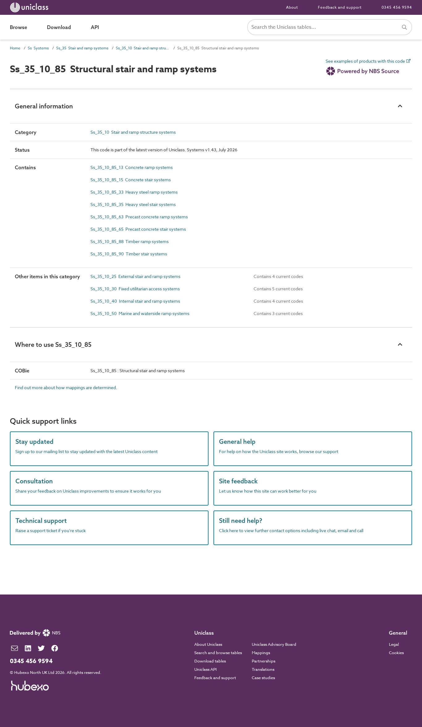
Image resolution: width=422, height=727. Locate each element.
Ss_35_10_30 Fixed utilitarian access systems (135, 289)
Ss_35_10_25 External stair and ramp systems (135, 276)
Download (59, 27)
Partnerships (263, 661)
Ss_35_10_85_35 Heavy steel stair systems (133, 204)
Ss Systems (38, 48)
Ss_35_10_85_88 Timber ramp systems (130, 241)
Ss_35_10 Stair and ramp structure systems (143, 48)
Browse (18, 27)
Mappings (261, 652)
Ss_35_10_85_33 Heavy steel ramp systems (134, 192)
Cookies (396, 652)
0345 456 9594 (397, 7)
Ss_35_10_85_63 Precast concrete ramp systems (139, 217)
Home (15, 48)
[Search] (404, 27)
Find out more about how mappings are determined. (66, 387)
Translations (263, 669)
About (292, 7)
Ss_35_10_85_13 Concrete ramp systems (132, 167)
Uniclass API (205, 669)
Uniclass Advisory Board (274, 644)
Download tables (210, 661)
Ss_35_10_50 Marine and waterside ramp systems (140, 313)
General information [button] (44, 106)
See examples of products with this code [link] (366, 61)
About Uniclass (208, 644)
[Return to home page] (30, 7)
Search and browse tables (218, 652)
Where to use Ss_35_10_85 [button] (53, 344)
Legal (394, 644)
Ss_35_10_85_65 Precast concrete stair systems (138, 229)
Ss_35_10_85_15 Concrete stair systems (131, 180)
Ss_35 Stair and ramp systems (82, 48)
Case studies (263, 677)
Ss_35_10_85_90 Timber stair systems (129, 254)
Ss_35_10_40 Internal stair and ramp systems (135, 301)
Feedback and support (340, 7)
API (95, 27)
